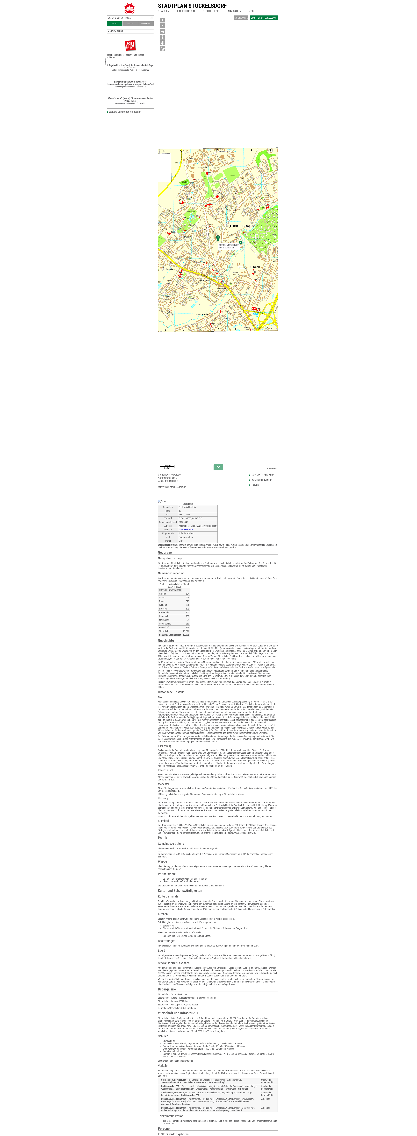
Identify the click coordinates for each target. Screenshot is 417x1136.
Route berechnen (226, 247)
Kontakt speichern (263, 474)
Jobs (252, 11)
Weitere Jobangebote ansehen (125, 111)
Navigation (234, 11)
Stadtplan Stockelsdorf (192, 5)
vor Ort (114, 23)
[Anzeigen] (130, 45)
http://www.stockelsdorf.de (172, 487)
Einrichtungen (186, 11)
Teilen (255, 484)
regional (130, 23)
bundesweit (146, 23)
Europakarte (241, 17)
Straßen (163, 11)
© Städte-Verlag (272, 469)
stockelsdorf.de (186, 529)
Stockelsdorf (211, 11)
